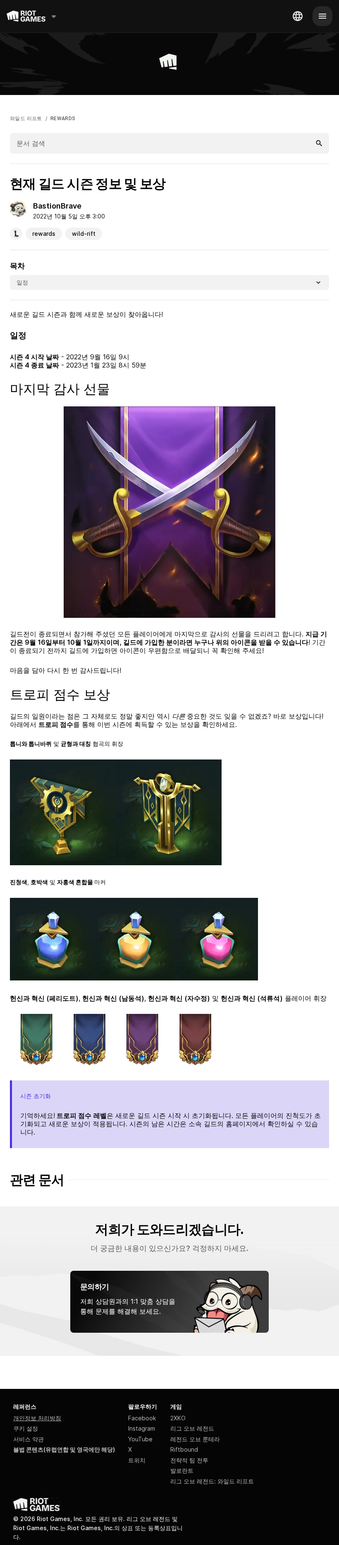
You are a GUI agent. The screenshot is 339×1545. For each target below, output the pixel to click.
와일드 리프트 (26, 118)
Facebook (142, 1418)
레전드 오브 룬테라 (195, 1439)
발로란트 (181, 1470)
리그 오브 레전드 (192, 1428)
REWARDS (63, 118)
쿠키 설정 (25, 1428)
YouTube (140, 1439)
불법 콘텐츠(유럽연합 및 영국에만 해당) (64, 1449)
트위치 (137, 1460)
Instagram (141, 1428)
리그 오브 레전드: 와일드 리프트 (212, 1481)
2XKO (178, 1418)
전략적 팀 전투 (189, 1460)
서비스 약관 (28, 1439)
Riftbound (184, 1449)
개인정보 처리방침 (37, 1418)
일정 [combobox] (22, 282)
